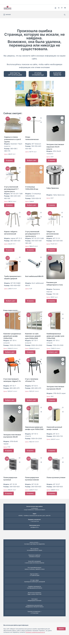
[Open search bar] (65, 14)
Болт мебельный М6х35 (34, 276)
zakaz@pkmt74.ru (34, 527)
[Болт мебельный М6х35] (34, 263)
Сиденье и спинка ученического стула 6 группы (12, 139)
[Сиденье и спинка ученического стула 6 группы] (13, 124)
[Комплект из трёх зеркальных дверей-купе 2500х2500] (34, 320)
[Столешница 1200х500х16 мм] (34, 174)
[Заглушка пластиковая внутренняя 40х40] (12, 418)
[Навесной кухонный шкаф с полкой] (56, 414)
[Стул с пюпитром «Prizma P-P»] (34, 366)
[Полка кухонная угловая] (56, 464)
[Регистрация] (55, 7)
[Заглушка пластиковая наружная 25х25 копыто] (55, 128)
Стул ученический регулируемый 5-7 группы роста (11, 189)
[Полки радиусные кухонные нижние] (34, 464)
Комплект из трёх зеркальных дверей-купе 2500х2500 (33, 336)
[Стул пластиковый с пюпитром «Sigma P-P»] (12, 366)
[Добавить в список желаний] (19, 118)
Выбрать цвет (31, 160)
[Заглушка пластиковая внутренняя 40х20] (56, 370)
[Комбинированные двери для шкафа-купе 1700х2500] (56, 320)
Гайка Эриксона (52, 188)
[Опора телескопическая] (34, 124)
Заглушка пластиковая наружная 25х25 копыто (55, 147)
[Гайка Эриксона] (55, 175)
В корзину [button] (9, 160)
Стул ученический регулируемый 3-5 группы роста (32, 234)
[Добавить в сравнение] (19, 122)
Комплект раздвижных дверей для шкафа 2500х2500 (12, 336)
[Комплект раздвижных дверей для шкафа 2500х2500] (12, 320)
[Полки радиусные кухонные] (12, 464)
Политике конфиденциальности (35, 632)
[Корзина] (65, 7)
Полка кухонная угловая (56, 477)
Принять (61, 628)
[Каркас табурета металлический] (13, 219)
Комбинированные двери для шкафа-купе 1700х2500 (55, 336)
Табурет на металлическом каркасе (52, 234)
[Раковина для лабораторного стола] (55, 266)
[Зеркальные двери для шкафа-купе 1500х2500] (34, 414)
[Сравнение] (58, 7)
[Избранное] (61, 7)
